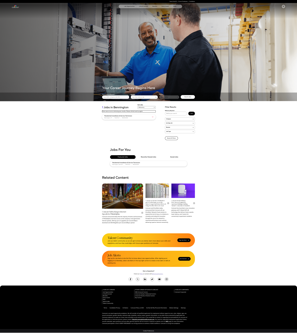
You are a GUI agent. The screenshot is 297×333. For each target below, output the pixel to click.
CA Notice (125, 308)
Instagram (166, 279)
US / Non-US (169, 123)
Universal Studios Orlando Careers (145, 296)
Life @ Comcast (143, 6)
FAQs (174, 6)
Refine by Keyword (169, 110)
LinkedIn (145, 279)
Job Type (168, 131)
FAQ (104, 299)
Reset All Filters (171, 138)
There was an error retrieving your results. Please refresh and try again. (122, 111)
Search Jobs (187, 97)
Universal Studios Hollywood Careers (145, 294)
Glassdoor (152, 279)
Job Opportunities (129, 6)
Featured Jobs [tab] (123, 157)
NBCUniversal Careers (141, 292)
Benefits (154, 6)
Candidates (192, 1)
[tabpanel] (148, 163)
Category (168, 119)
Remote (168, 127)
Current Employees (183, 1)
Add (191, 113)
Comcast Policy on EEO (137, 308)
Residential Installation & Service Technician (126, 162)
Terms (105, 308)
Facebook (130, 279)
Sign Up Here (183, 240)
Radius (161, 94)
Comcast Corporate (180, 292)
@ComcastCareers (157, 274)
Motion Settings (173, 308)
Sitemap (183, 308)
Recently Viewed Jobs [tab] (148, 157)
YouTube (159, 279)
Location (133, 94)
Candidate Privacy (115, 308)
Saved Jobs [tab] (174, 157)
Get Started (183, 258)
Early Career (165, 6)
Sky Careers (138, 297)
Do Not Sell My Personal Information (156, 308)
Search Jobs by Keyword (108, 94)
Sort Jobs (140, 105)
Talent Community (108, 303)
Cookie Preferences (148, 331)
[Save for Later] (152, 117)
